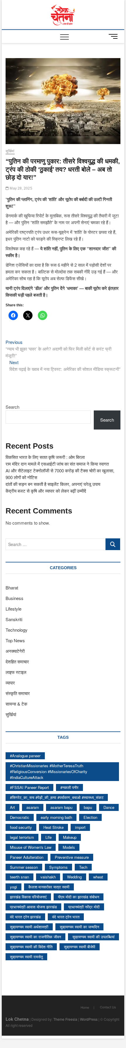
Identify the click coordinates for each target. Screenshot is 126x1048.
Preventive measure (72, 857)
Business (14, 598)
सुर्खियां (10, 151)
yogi (13, 887)
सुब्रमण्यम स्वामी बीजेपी (79, 946)
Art (12, 807)
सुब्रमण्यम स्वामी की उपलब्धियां (93, 936)
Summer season (24, 867)
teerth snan (19, 877)
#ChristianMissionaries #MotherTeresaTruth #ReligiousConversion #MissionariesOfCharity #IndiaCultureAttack (48, 771)
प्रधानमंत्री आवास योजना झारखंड (33, 907)
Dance (108, 807)
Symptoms (58, 867)
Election (90, 817)
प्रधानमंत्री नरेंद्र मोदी (84, 907)
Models (69, 847)
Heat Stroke (53, 827)
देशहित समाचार (17, 661)
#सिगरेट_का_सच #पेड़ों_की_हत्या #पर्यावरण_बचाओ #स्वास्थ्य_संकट (56, 797)
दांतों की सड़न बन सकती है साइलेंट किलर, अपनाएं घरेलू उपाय (53, 484)
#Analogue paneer (25, 755)
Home (85, 1007)
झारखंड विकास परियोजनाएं (28, 897)
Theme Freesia (65, 1019)
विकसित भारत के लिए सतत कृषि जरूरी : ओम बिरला (45, 457)
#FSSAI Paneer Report (29, 787)
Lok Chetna (17, 1019)
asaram (32, 807)
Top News (15, 640)
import (80, 827)
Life (48, 837)
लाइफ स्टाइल (16, 672)
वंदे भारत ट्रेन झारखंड (25, 916)
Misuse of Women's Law (30, 847)
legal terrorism (22, 837)
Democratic (19, 817)
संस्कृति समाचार (18, 693)
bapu (88, 807)
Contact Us (108, 1007)
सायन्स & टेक (16, 704)
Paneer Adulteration (26, 857)
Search (12, 407)
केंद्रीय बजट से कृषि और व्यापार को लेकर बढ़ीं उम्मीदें (46, 491)
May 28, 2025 (20, 188)
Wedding (74, 877)
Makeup (69, 837)
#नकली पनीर (69, 787)
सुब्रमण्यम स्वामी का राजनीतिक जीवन (35, 936)
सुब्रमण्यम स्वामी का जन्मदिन (79, 926)
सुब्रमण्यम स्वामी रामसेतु (26, 956)
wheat (98, 877)
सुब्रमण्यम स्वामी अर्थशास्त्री (29, 926)
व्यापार (10, 682)
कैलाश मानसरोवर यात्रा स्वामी (48, 887)
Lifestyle (13, 609)
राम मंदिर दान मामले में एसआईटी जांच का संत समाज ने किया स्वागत (57, 464)
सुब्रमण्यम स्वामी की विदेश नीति (31, 946)
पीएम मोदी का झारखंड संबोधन (78, 897)
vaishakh (48, 877)
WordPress (89, 1019)
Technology (17, 630)
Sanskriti (14, 619)
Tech (83, 867)
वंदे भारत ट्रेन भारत (65, 916)
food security (21, 827)
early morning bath (56, 817)
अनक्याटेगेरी (15, 651)
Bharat (12, 587)
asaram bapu (61, 807)
